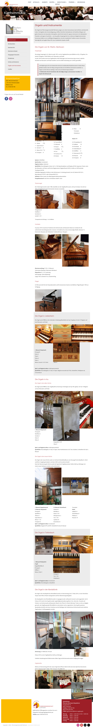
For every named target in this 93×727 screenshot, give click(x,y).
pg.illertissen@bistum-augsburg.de (75, 711)
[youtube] (81, 725)
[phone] (88, 725)
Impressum (30, 725)
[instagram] (10, 98)
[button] (36, 486)
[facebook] (6, 98)
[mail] (85, 725)
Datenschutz (37, 725)
